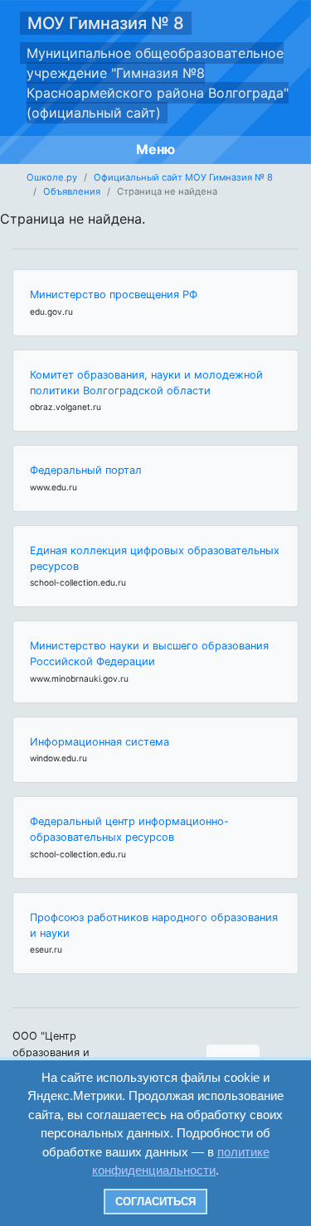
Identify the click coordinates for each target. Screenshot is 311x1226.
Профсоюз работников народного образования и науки (154, 925)
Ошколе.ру (52, 177)
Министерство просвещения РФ (113, 294)
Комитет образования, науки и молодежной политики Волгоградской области (146, 383)
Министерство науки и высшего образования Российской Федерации (149, 654)
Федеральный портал (86, 470)
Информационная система (99, 742)
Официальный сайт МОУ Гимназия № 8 (183, 177)
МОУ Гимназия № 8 (105, 23)
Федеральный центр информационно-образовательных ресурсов (129, 829)
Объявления (71, 191)
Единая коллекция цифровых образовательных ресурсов (154, 558)
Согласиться (155, 1201)
